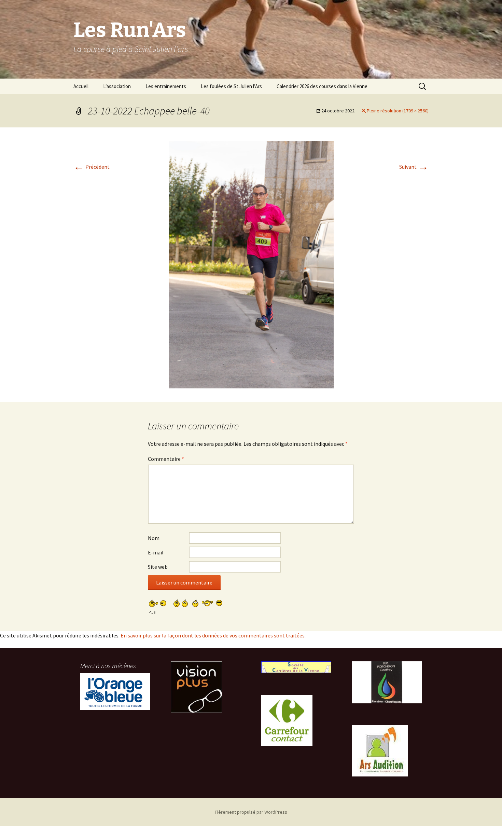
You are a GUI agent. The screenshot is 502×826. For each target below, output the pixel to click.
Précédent (91, 166)
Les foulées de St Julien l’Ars (231, 86)
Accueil (80, 86)
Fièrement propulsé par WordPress (251, 812)
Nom (153, 538)
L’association (117, 86)
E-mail (156, 552)
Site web (158, 566)
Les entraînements (165, 86)
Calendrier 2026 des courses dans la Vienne (322, 86)
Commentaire (166, 458)
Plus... (153, 611)
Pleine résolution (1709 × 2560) (398, 111)
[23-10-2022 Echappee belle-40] (251, 264)
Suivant (414, 166)
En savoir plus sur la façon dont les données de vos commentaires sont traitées (213, 635)
